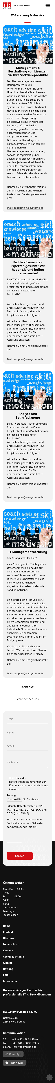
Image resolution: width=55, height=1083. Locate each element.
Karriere (8, 950)
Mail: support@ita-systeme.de (25, 207)
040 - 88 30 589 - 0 (21, 5)
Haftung (8, 969)
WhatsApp (15, 1054)
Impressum (10, 981)
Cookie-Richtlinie (13, 956)
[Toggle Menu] (48, 5)
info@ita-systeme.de (24, 1046)
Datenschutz (11, 944)
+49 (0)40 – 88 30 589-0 (25, 1039)
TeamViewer (16, 1062)
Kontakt (8, 932)
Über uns (8, 938)
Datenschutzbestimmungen (25, 781)
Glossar (7, 962)
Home (6, 926)
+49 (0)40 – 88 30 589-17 (25, 1043)
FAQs (6, 975)
